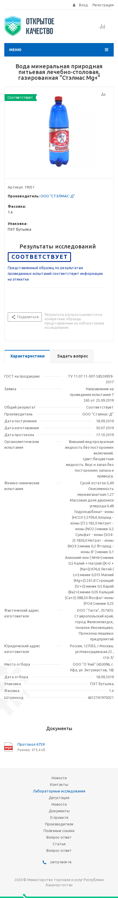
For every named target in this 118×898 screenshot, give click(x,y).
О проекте (59, 817)
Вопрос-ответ (59, 837)
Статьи (59, 844)
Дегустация (59, 798)
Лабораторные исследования (59, 791)
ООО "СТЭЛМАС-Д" (57, 196)
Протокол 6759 (30, 744)
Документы (59, 811)
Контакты (59, 784)
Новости (59, 778)
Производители (59, 824)
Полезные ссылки (59, 831)
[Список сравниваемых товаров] (103, 28)
